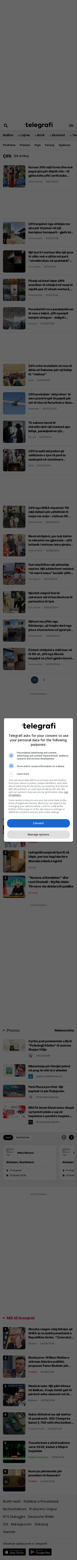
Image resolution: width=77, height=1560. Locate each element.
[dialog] (38, 780)
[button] (39, 774)
